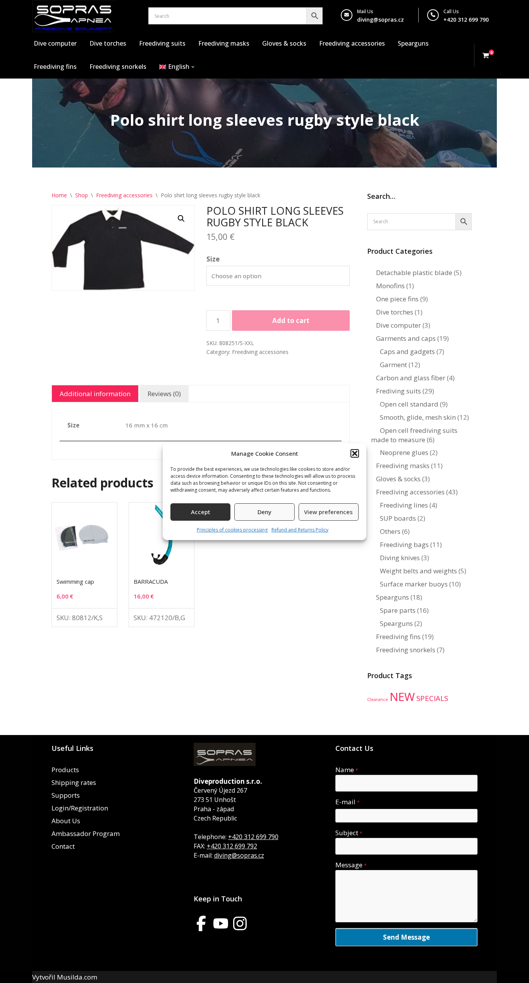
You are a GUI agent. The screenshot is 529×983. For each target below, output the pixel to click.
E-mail (347, 801)
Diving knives (400, 557)
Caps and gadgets (407, 351)
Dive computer (55, 43)
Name (346, 769)
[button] (355, 453)
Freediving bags (404, 544)
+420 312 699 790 (253, 837)
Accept (200, 512)
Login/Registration (80, 807)
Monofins (390, 285)
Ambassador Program (86, 833)
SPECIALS (432, 698)
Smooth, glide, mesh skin (418, 417)
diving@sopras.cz (380, 19)
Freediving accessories (352, 43)
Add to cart (290, 320)
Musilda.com (77, 977)
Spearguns (413, 43)
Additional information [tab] (95, 393)
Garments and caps (406, 338)
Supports (66, 795)
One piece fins (397, 298)
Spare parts (398, 610)
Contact (63, 846)
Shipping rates (74, 782)
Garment (393, 364)
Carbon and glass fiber (410, 377)
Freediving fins (55, 66)
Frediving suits (398, 390)
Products (65, 769)
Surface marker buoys (414, 584)
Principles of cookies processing (232, 530)
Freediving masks (223, 43)
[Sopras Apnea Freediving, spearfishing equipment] (73, 16)
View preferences (328, 512)
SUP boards (398, 518)
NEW (402, 696)
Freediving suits (162, 43)
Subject (348, 832)
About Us (66, 820)
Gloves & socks (284, 43)
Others (390, 531)
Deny (264, 512)
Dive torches (107, 43)
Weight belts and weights (418, 570)
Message (351, 864)
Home (59, 195)
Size (213, 259)
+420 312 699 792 (232, 846)
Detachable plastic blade (414, 272)
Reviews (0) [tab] (164, 393)
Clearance (377, 699)
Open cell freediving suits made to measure (414, 435)
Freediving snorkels (117, 66)
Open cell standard (409, 404)
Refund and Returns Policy (299, 530)
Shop (81, 195)
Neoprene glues (404, 452)
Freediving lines (404, 505)
